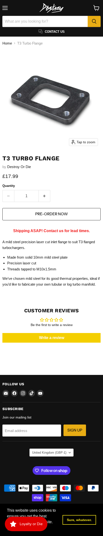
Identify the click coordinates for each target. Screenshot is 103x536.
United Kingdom (49, 452)
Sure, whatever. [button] (79, 520)
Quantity (8, 186)
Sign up (74, 430)
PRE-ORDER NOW (51, 214)
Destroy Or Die (19, 167)
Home (7, 43)
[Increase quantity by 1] (45, 196)
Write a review (51, 338)
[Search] (94, 21)
